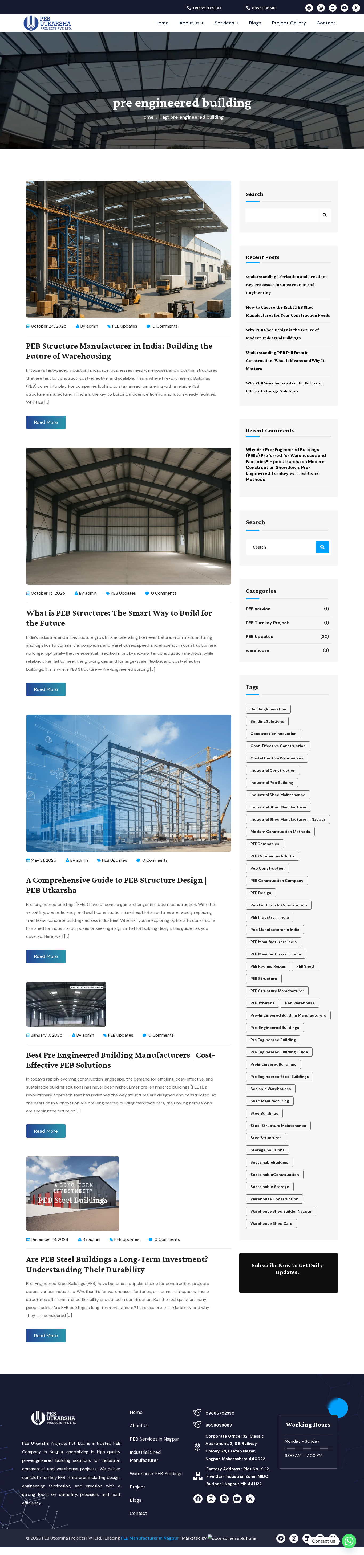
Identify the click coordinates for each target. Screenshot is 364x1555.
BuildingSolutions (267, 721)
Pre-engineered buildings (274, 1027)
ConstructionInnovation (273, 733)
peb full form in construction (278, 905)
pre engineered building (273, 1039)
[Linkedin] (333, 8)
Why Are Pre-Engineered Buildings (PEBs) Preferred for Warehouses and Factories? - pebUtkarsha (286, 455)
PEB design (260, 892)
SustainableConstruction (274, 1174)
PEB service (288, 609)
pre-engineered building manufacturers (288, 1015)
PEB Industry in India (269, 917)
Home (147, 117)
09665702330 (207, 8)
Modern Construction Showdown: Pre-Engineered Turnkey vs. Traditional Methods (285, 470)
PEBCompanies (264, 843)
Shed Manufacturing (269, 1101)
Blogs (135, 1500)
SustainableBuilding (269, 1162)
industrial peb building (271, 782)
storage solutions (267, 1150)
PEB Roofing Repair (268, 966)
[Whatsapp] (349, 1541)
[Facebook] (309, 8)
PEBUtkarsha (262, 1003)
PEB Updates (124, 326)
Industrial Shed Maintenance (277, 794)
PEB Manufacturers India (273, 941)
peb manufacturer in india (274, 929)
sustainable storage (269, 1186)
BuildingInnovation (268, 709)
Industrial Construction (273, 770)
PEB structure (263, 978)
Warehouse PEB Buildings (156, 1473)
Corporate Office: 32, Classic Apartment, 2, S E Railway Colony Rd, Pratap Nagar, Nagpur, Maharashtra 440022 (235, 1447)
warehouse (288, 650)
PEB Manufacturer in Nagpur (150, 1538)
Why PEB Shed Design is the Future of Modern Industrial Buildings (282, 334)
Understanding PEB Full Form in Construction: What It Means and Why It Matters (285, 360)
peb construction (267, 868)
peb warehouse (300, 1003)
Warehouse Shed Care (271, 1223)
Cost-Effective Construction (278, 745)
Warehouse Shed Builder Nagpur (281, 1211)
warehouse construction (274, 1199)
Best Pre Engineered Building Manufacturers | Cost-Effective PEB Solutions (120, 1060)
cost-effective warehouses (276, 758)
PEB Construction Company (276, 880)
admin (92, 326)
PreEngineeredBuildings (273, 1064)
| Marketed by (194, 1538)
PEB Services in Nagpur (154, 1439)
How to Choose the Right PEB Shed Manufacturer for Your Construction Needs (288, 311)
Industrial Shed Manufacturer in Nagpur (287, 819)
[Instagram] (321, 8)
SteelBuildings (264, 1113)
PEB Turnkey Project (288, 622)
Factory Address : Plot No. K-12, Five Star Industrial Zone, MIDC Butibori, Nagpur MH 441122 (238, 1476)
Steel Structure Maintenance (278, 1125)
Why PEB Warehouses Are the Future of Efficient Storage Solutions (284, 387)
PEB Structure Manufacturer (277, 990)
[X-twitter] (356, 8)
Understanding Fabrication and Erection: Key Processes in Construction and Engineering (286, 284)
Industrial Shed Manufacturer (278, 807)
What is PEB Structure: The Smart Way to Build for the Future (119, 618)
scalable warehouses (270, 1088)
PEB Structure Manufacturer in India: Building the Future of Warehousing (119, 351)
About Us (139, 1426)
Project (137, 1487)
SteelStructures (266, 1137)
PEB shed (305, 966)
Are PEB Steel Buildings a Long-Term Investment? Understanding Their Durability (117, 1264)
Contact (138, 1513)
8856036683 (264, 8)
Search (255, 194)
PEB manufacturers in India (275, 954)
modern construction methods (280, 831)
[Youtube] (344, 8)
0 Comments (164, 326)
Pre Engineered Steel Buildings (279, 1076)
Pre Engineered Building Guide (279, 1052)
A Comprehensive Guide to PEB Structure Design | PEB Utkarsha (116, 885)
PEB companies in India (272, 856)
